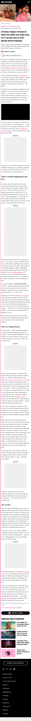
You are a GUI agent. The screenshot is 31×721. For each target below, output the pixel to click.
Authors (5, 710)
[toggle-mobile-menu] (29, 2)
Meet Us (5, 685)
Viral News (19, 607)
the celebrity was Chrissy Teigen (18, 68)
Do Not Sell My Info (9, 681)
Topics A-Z (6, 706)
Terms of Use (7, 677)
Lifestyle (8, 23)
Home (3, 23)
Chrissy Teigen (8, 607)
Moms (14, 607)
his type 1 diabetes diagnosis (15, 272)
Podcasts (6, 688)
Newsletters (7, 692)
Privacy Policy (7, 674)
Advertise (6, 703)
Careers (5, 695)
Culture (5, 699)
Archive (5, 713)
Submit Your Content (15, 663)
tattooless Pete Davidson (8, 598)
